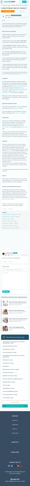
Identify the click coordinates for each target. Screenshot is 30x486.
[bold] (4, 270)
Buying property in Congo (8, 228)
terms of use (9, 150)
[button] (19, 270)
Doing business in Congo (8, 216)
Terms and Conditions (9, 199)
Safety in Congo (5, 219)
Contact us (15, 420)
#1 (26, 17)
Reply (11, 208)
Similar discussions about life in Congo (15, 406)
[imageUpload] (12, 270)
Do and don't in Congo (7, 223)
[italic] (6, 270)
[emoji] (14, 270)
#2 (26, 254)
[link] (10, 270)
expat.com (7, 15)
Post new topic (7, 11)
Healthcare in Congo (7, 221)
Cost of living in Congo (7, 225)
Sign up (24, 1)
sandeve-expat (8, 253)
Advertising (24, 127)
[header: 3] (17, 270)
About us (15, 429)
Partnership (15, 433)
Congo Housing (18, 113)
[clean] (21, 270)
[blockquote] (8, 270)
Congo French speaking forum (19, 86)
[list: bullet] (16, 270)
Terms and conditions (15, 473)
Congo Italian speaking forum (19, 89)
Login (20, 1)
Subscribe (22, 11)
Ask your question (15, 402)
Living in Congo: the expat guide (9, 214)
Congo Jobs (16, 108)
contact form (24, 73)
